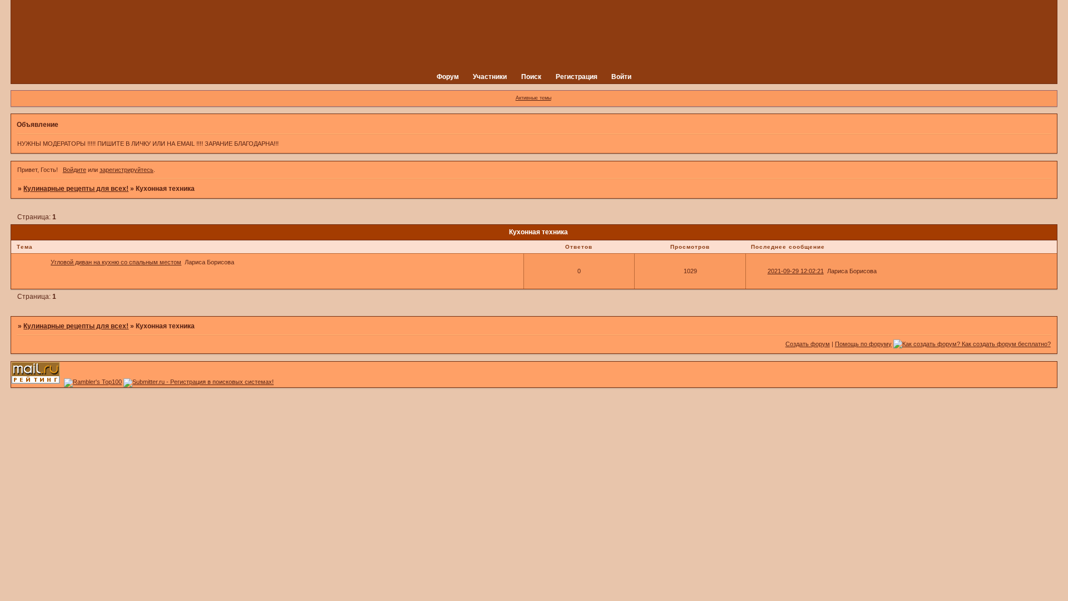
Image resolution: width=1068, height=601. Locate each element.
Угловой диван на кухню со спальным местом (116, 262)
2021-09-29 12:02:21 (796, 271)
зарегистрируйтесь (127, 169)
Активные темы (533, 98)
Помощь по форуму (863, 344)
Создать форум (807, 344)
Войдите (74, 169)
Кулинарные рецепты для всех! (75, 189)
